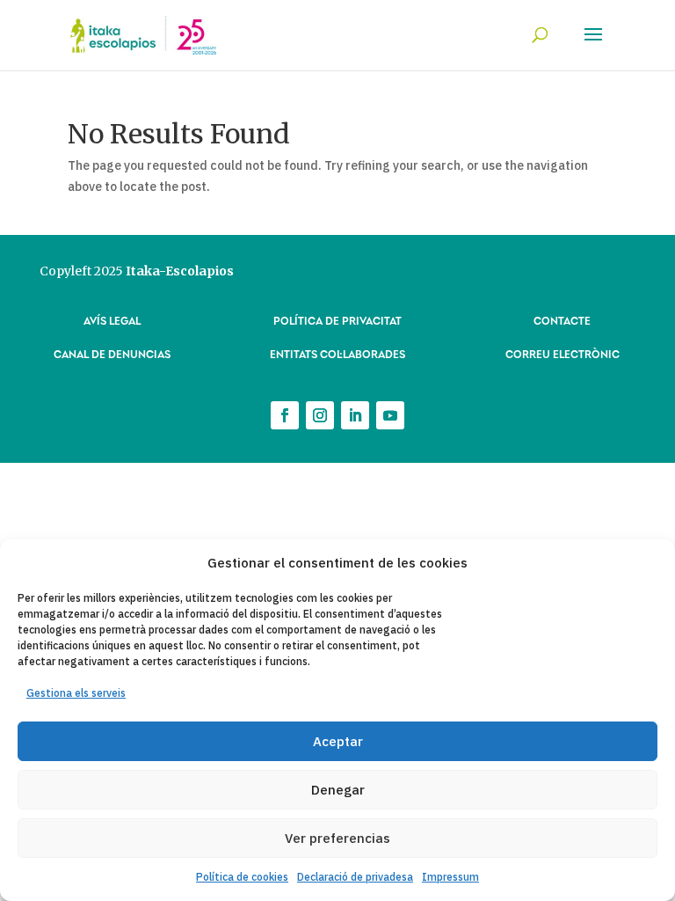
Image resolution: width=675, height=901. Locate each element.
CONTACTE (562, 319)
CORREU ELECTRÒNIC (562, 353)
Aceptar (338, 741)
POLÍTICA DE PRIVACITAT (337, 319)
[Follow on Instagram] (320, 415)
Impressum (450, 876)
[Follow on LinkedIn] (355, 415)
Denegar (338, 789)
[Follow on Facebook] (285, 415)
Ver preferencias (337, 838)
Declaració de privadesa (355, 876)
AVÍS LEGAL (112, 319)
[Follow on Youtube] (390, 415)
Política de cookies (242, 876)
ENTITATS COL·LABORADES (337, 353)
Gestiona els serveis (76, 693)
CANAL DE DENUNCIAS (112, 353)
